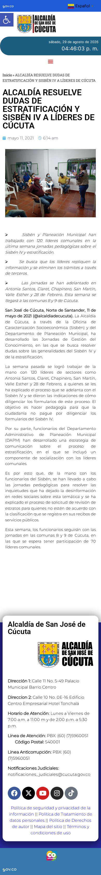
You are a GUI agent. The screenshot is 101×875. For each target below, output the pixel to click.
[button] (6, 19)
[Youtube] (42, 793)
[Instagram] (57, 793)
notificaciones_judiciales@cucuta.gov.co (49, 774)
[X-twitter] (28, 793)
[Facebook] (14, 793)
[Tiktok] (71, 793)
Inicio (7, 75)
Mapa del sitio (48, 826)
